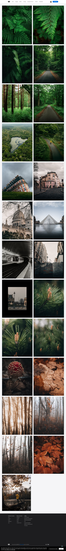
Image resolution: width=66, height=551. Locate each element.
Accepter (61, 548)
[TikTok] (47, 544)
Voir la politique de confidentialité (9, 549)
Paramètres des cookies (53, 548)
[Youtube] (48, 544)
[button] (51, 1)
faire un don (22, 544)
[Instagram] (45, 544)
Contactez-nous (19, 522)
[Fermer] (64, 548)
